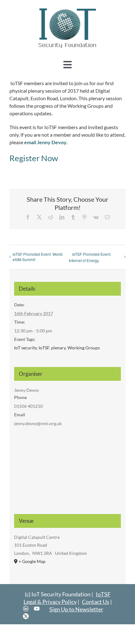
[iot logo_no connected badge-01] (67, 9)
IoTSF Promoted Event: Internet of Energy (90, 257)
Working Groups (84, 347)
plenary (58, 347)
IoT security (25, 347)
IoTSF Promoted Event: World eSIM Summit (37, 256)
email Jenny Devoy (45, 142)
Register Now (33, 158)
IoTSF (44, 347)
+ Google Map (32, 561)
